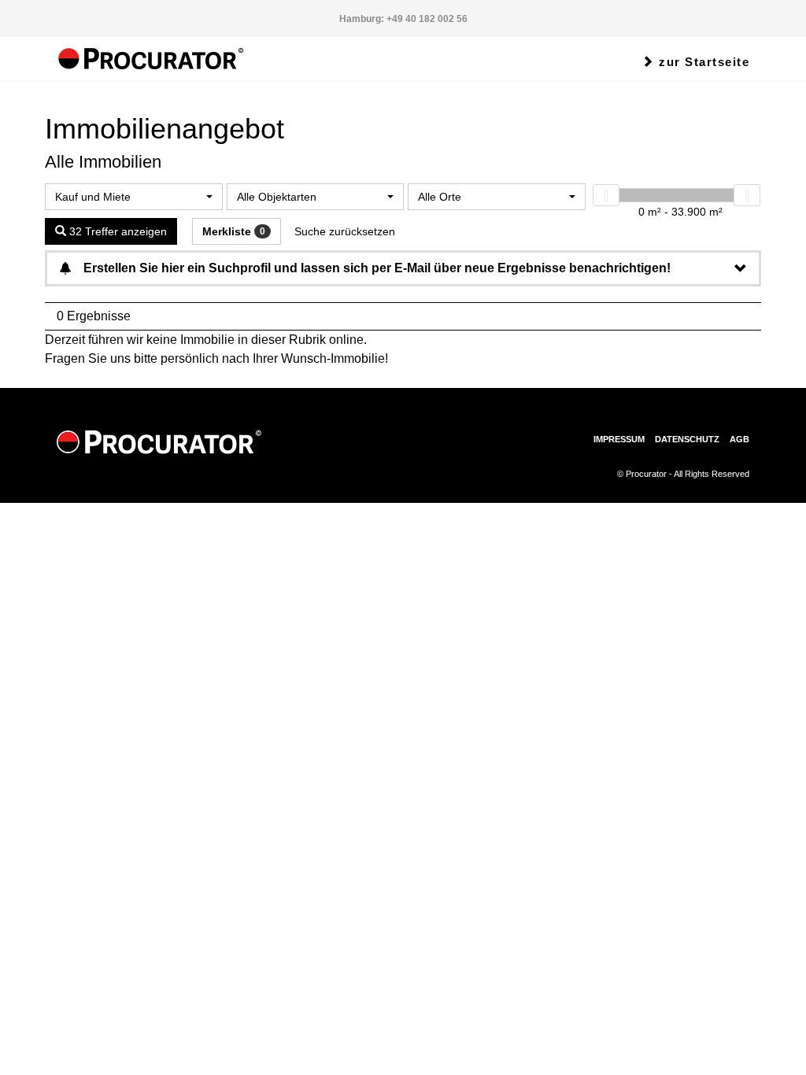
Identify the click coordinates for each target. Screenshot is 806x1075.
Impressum (619, 439)
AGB (739, 439)
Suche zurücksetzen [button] (344, 231)
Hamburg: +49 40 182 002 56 (403, 18)
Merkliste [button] (233, 231)
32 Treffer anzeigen (116, 231)
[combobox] (134, 196)
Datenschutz (687, 439)
